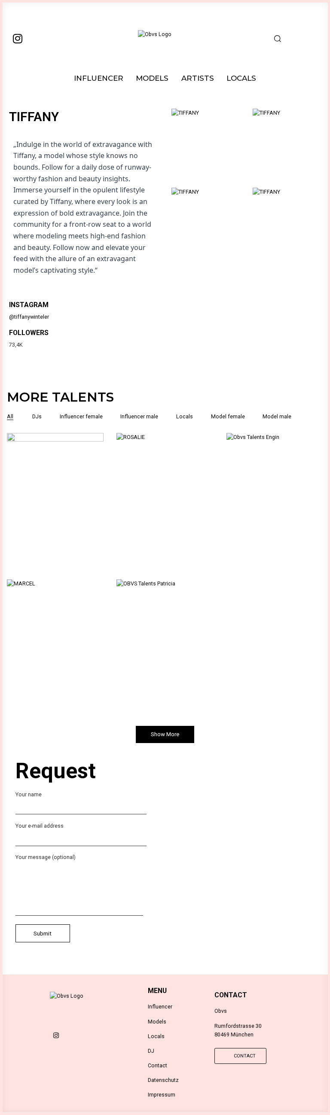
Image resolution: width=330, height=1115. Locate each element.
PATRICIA (165, 655)
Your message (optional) (45, 857)
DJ (151, 1051)
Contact (157, 1065)
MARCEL (55, 655)
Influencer (160, 1006)
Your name (28, 794)
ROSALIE (165, 509)
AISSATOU (55, 509)
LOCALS (241, 78)
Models (157, 1021)
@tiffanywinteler (29, 317)
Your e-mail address (39, 826)
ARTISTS (197, 78)
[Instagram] (17, 38)
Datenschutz (163, 1080)
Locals (156, 1036)
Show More (165, 734)
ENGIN (275, 509)
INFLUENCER (98, 78)
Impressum (161, 1094)
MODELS (152, 78)
